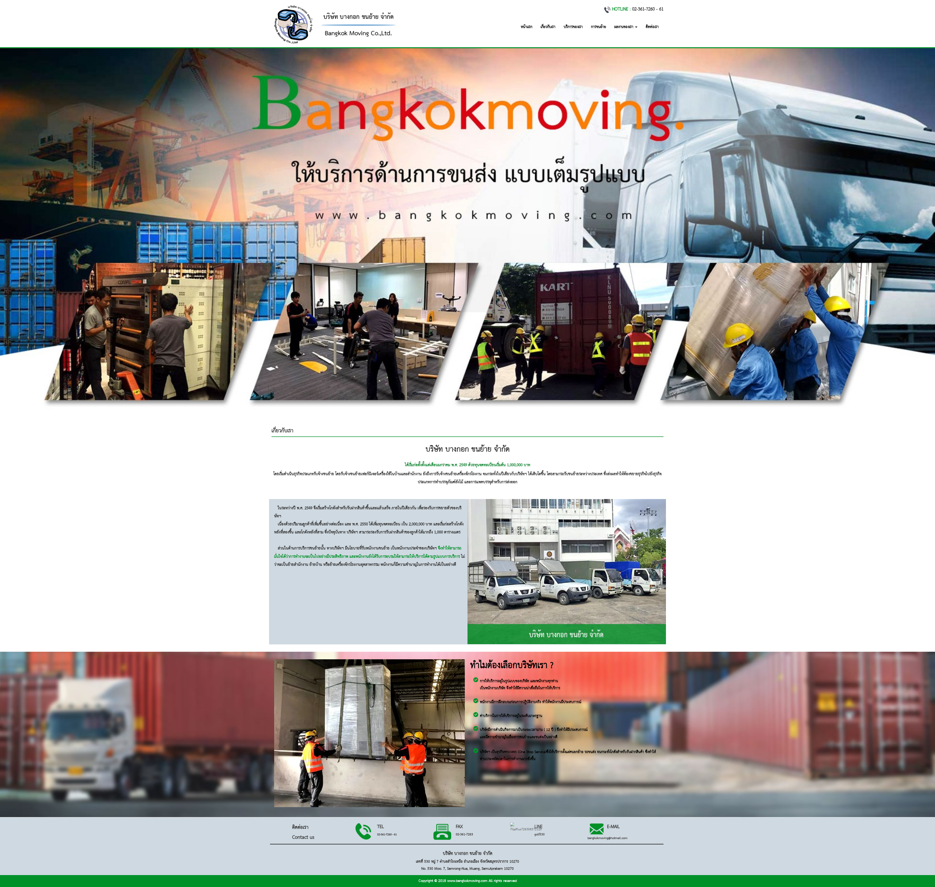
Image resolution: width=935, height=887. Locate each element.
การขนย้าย (598, 27)
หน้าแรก (526, 27)
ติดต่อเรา (652, 27)
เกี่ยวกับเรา (548, 27)
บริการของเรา (573, 27)
